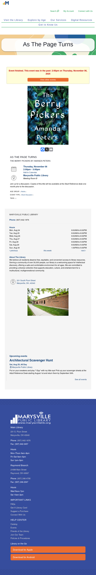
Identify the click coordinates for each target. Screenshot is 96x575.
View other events (48, 79)
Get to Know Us (48, 24)
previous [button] (14, 250)
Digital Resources (81, 20)
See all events (81, 379)
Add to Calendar (30, 172)
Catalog (14, 524)
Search (53, 11)
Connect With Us (18, 514)
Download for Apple (23, 549)
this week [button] (48, 250)
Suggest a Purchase (19, 511)
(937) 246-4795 (23, 478)
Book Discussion (27, 195)
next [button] (83, 250)
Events (14, 527)
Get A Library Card (19, 507)
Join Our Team (17, 534)
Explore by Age (37, 20)
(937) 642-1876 (23, 440)
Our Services (58, 20)
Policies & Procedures (20, 538)
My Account (68, 11)
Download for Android (24, 557)
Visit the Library (13, 20)
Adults (23, 191)
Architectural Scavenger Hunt (31, 360)
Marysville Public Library (35, 175)
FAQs (13, 504)
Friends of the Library (20, 531)
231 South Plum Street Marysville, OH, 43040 (26, 281)
